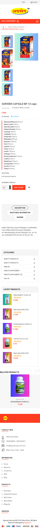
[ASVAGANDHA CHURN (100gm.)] (7, 328)
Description (20, 208)
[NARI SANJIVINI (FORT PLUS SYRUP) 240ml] (7, 314)
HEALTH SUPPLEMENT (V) (13, 274)
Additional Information (20, 213)
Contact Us (8, 471)
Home (6, 464)
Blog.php (7, 504)
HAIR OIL (7, 267)
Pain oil (6, 278)
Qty (4, 187)
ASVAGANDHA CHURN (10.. (22, 324)
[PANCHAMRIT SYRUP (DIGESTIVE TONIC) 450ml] (7, 299)
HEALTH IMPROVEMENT (16, 27)
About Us (7, 467)
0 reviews (15, 108)
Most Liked (7, 497)
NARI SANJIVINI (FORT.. (21, 310)
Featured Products (10, 494)
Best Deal (7, 491)
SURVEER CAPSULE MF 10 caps (13, 29)
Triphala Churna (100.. (21, 339)
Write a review (25, 108)
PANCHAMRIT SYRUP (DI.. (22, 295)
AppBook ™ (28, 523)
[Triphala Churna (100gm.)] (7, 343)
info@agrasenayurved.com (16, 446)
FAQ (5, 474)
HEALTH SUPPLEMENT (12, 271)
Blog (5, 477)
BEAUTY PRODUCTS (11, 259)
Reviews (20, 217)
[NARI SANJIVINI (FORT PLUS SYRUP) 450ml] (7, 357)
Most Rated (8, 501)
